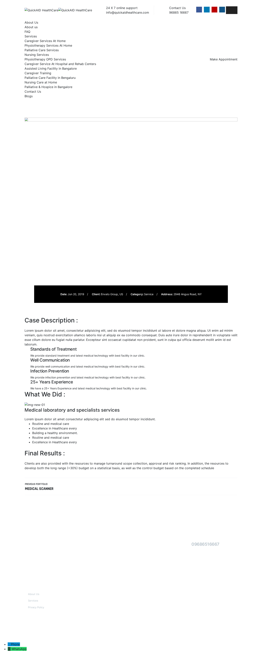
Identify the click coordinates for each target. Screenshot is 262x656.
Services (31, 36)
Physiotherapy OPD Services (45, 59)
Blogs (29, 96)
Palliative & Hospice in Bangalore (48, 87)
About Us (31, 22)
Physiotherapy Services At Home (48, 45)
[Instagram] (222, 9)
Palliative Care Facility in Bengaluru (50, 78)
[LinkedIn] (207, 9)
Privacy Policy (36, 607)
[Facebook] (199, 9)
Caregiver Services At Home (45, 41)
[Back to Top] (254, 649)
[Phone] (9, 644)
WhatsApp (19, 649)
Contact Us (33, 91)
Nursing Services (37, 55)
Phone (15, 644)
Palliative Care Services (42, 50)
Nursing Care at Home (41, 82)
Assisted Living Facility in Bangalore (51, 68)
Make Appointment (223, 59)
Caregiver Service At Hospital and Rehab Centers (60, 64)
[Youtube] (214, 9)
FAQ (27, 32)
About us (31, 27)
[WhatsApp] (10, 649)
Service (148, 294)
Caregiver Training (38, 73)
